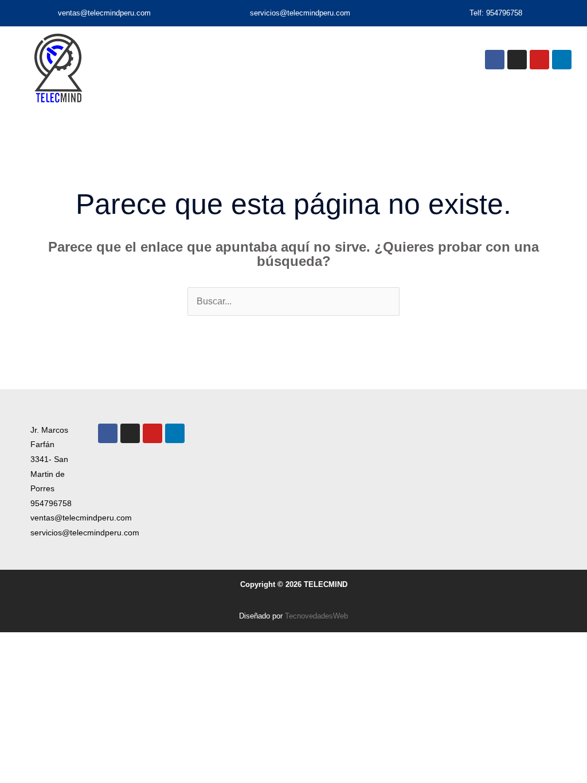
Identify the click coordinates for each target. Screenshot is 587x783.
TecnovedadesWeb (316, 616)
